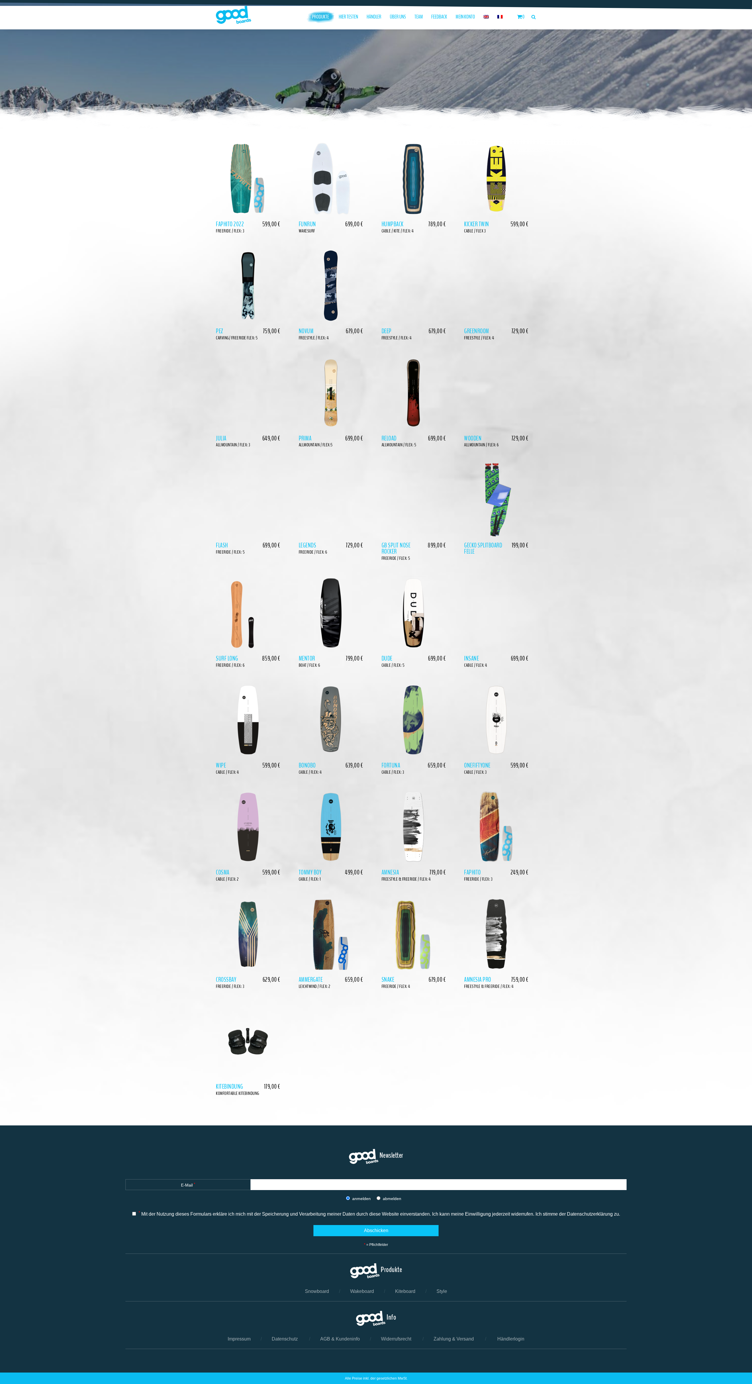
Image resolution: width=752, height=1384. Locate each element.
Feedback (439, 17)
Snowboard (317, 1291)
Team (418, 17)
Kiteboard (405, 1291)
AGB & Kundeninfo (340, 1338)
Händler (374, 17)
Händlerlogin (510, 1338)
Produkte (320, 17)
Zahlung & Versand (454, 1338)
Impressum (239, 1338)
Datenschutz (285, 1338)
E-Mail (188, 1184)
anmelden (361, 1198)
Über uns (398, 17)
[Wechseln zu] (486, 17)
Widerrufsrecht (396, 1338)
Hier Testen (348, 17)
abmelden (392, 1198)
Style (442, 1291)
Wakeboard (362, 1291)
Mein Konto (465, 17)
